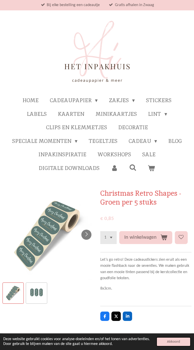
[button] (13, 293)
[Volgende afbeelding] (86, 235)
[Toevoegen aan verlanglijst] (181, 237)
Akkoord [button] (173, 342)
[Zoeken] (133, 167)
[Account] (114, 168)
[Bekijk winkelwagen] (151, 168)
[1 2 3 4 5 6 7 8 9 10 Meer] (108, 237)
